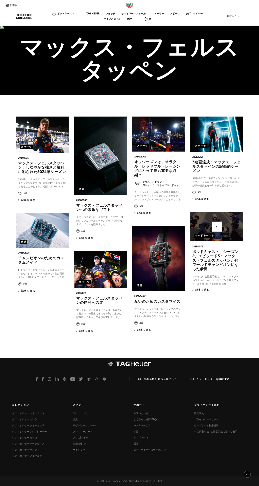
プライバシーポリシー (206, 419)
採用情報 (78, 443)
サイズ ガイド (141, 437)
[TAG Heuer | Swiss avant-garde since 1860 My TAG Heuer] (129, 365)
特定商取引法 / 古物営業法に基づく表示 (215, 431)
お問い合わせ (141, 413)
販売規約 (199, 413)
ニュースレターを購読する (213, 379)
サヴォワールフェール (85, 425)
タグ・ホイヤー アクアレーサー (29, 431)
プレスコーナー (81, 431)
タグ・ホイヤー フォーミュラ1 (29, 425)
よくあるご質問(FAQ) (145, 419)
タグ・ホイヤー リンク (24, 449)
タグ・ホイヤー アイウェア (27, 455)
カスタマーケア (142, 425)
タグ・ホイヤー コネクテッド (28, 413)
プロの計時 (79, 437)
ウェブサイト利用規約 (206, 425)
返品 (136, 443)
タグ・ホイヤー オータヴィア (28, 443)
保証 (136, 431)
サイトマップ (80, 449)
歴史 (75, 419)
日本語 (13, 5)
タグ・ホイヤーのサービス (148, 449)
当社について (80, 413)
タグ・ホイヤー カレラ (24, 419)
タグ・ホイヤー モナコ (24, 437)
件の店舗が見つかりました (160, 379)
